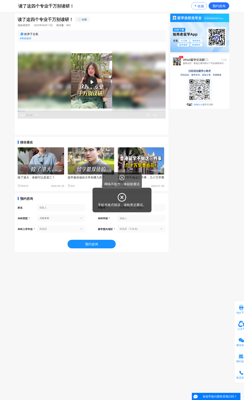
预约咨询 (219, 6)
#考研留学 (25, 38)
